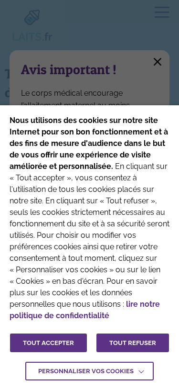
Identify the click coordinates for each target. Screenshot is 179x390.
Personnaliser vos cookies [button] (86, 371)
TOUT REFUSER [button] (132, 342)
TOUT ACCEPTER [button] (48, 342)
